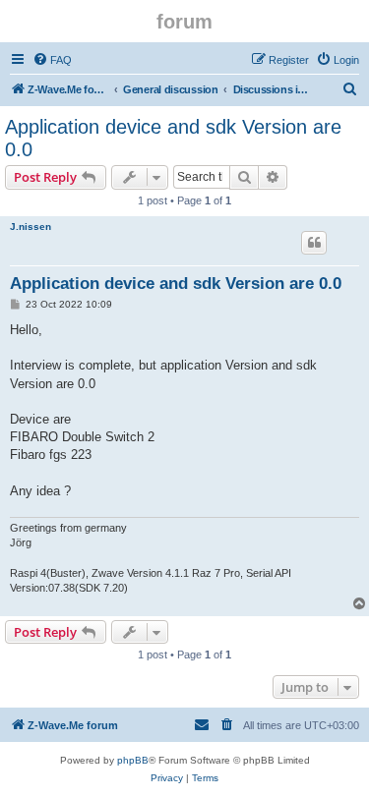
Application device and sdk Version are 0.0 (173, 138)
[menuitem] (52, 60)
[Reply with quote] (314, 243)
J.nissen (30, 226)
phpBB (133, 760)
